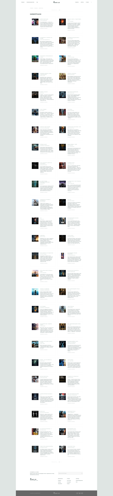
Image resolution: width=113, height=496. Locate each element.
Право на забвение (44, 288)
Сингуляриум (71, 306)
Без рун (69, 199)
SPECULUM (42, 411)
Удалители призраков (73, 91)
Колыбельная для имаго (73, 37)
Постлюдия (43, 306)
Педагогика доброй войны (46, 446)
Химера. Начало (44, 91)
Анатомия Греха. (71, 446)
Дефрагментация (44, 19)
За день (68, 483)
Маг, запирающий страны (74, 288)
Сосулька (70, 109)
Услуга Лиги (70, 235)
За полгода (69, 480)
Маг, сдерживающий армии (74, 323)
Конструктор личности (73, 270)
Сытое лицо (70, 359)
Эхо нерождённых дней (73, 393)
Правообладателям (30, 2)
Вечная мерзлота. (44, 376)
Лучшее (87, 2)
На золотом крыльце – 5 (46, 428)
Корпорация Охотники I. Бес (74, 126)
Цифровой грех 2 (71, 411)
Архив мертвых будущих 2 (46, 393)
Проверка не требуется (73, 376)
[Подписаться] (82, 473)
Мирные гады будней (45, 126)
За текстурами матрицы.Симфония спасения (45, 182)
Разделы (77, 2)
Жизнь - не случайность (46, 359)
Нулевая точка (71, 162)
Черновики (60, 483)
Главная (22, 2)
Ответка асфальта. (72, 73)
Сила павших (43, 109)
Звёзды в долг (43, 144)
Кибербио (42, 235)
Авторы (82, 2)
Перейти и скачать (43, 28)
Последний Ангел (72, 428)
